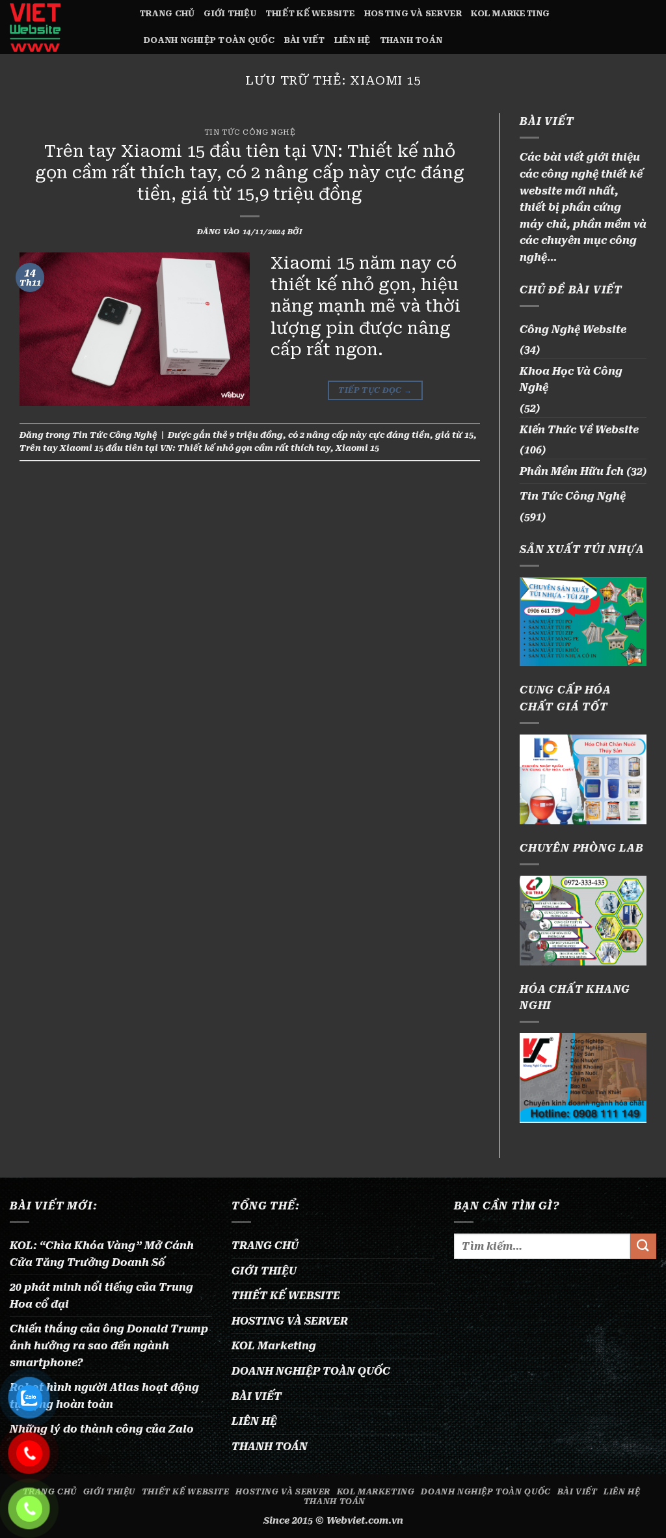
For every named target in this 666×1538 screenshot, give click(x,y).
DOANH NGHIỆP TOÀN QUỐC (209, 40)
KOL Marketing (510, 13)
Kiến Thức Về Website (579, 430)
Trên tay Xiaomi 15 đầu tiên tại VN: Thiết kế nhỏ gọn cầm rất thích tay (175, 448)
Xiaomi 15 (357, 448)
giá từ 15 (454, 435)
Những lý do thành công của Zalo (102, 1429)
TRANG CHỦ (166, 13)
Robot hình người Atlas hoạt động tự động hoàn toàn (104, 1395)
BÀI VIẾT (304, 40)
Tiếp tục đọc (375, 390)
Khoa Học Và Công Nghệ (571, 379)
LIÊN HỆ (352, 40)
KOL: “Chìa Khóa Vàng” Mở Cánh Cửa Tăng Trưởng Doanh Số (102, 1254)
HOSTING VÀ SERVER (413, 13)
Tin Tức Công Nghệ (250, 132)
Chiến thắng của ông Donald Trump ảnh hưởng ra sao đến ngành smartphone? (109, 1345)
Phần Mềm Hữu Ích (572, 471)
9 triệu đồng (256, 435)
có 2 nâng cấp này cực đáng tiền (359, 435)
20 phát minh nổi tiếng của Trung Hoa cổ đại (101, 1295)
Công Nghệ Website (573, 329)
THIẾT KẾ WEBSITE (310, 13)
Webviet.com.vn (364, 1520)
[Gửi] (643, 1246)
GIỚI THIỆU (230, 13)
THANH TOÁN (411, 40)
